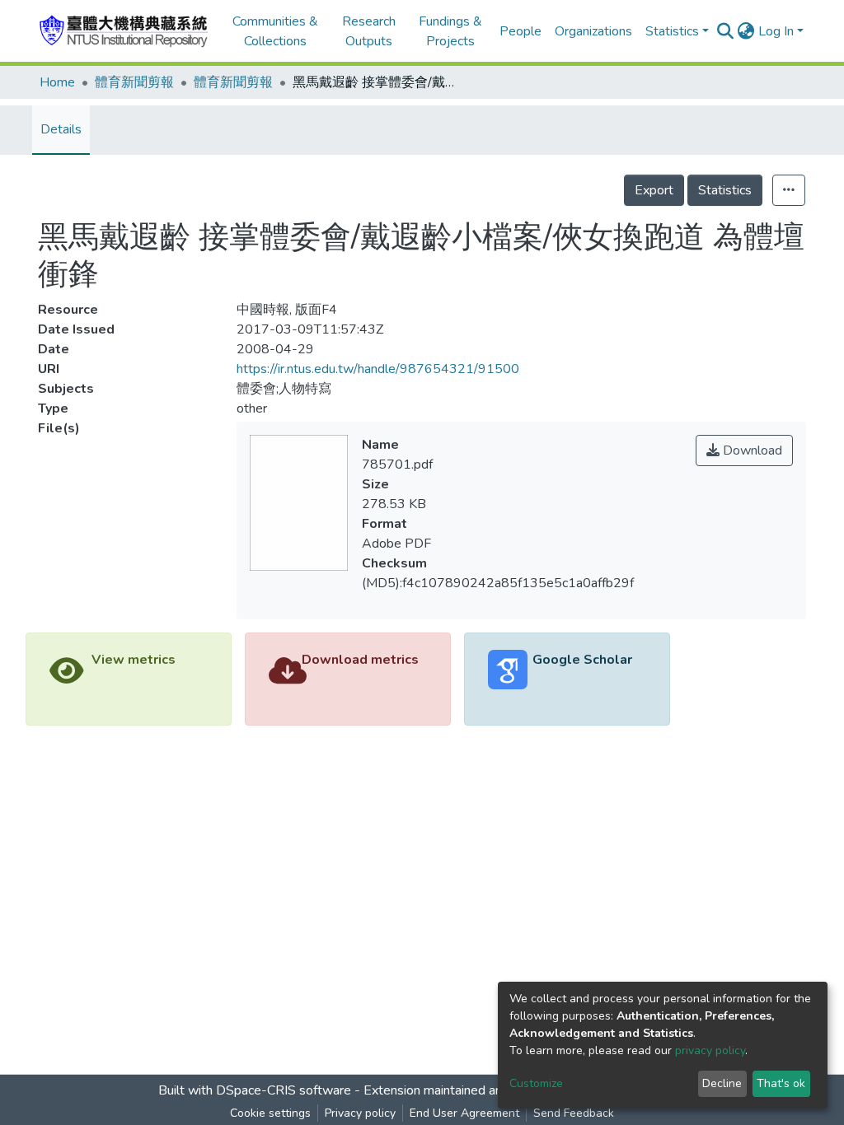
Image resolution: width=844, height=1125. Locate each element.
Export (654, 190)
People (520, 31)
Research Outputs (369, 31)
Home (57, 82)
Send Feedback (573, 1113)
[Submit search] (725, 31)
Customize (536, 1083)
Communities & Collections (275, 31)
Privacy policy (360, 1113)
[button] (746, 31)
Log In (776, 31)
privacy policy (710, 1050)
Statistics (725, 190)
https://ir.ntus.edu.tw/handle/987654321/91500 (378, 369)
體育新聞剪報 (134, 82)
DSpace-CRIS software (283, 1090)
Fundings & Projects (450, 31)
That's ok (781, 1083)
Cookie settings (270, 1113)
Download (751, 450)
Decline (722, 1083)
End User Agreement (464, 1113)
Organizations (593, 31)
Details (61, 129)
